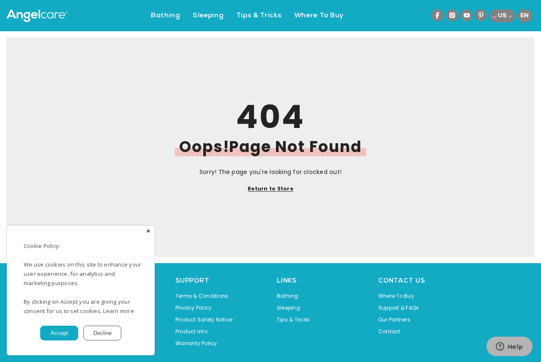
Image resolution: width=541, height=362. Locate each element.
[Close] (148, 232)
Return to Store (270, 188)
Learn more (118, 311)
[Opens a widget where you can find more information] (509, 347)
